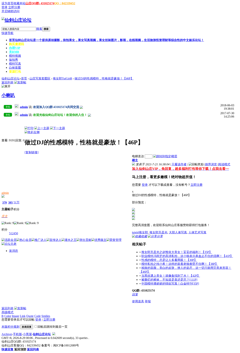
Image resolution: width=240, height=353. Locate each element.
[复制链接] (31, 152)
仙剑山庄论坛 (11, 78)
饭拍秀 (13, 59)
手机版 (17, 334)
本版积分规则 (11, 326)
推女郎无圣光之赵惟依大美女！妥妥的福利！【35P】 (176, 252)
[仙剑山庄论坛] (17, 20)
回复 (135, 294)
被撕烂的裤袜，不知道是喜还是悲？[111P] (169, 279)
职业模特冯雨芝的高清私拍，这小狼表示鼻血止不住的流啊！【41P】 (187, 256)
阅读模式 (224, 164)
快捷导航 (8, 33)
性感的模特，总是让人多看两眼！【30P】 (169, 260)
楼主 (135, 160)
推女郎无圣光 (158, 232)
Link (23, 316)
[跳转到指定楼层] (165, 156)
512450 (13, 233)
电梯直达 (138, 156)
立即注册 (14, 7)
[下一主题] (57, 128)
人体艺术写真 (197, 232)
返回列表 (8, 82)
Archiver (7, 334)
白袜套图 (15, 67)
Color (7, 316)
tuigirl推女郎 (140, 232)
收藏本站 (20, 3)
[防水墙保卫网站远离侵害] (53, 334)
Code (37, 316)
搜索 (39, 28)
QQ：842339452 (64, 3)
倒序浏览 (211, 164)
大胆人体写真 (178, 232)
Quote (30, 316)
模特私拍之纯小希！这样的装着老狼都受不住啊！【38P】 (179, 263)
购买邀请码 (16, 44)
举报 (148, 301)
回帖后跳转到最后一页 (53, 326)
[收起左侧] (32, 132)
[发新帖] (20, 82)
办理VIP (14, 47)
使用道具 (138, 301)
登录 (5, 7)
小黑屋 (27, 334)
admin (5, 192)
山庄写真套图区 (39, 78)
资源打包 (15, 71)
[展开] (6, 86)
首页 (106, 40)
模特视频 (15, 55)
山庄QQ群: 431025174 (40, 3)
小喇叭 (8, 95)
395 (10, 202)
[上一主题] (41, 128)
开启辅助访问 (11, 11)
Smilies (45, 316)
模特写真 (15, 63)
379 (4, 202)
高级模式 (8, 312)
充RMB (14, 51)
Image (15, 316)
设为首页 (8, 3)
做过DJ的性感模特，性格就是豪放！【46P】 (104, 78)
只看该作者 (179, 164)
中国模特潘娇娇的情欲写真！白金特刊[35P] (170, 283)
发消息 (13, 250)
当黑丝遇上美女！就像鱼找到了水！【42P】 (170, 275)
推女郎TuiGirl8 (62, 78)
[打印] (29, 128)
